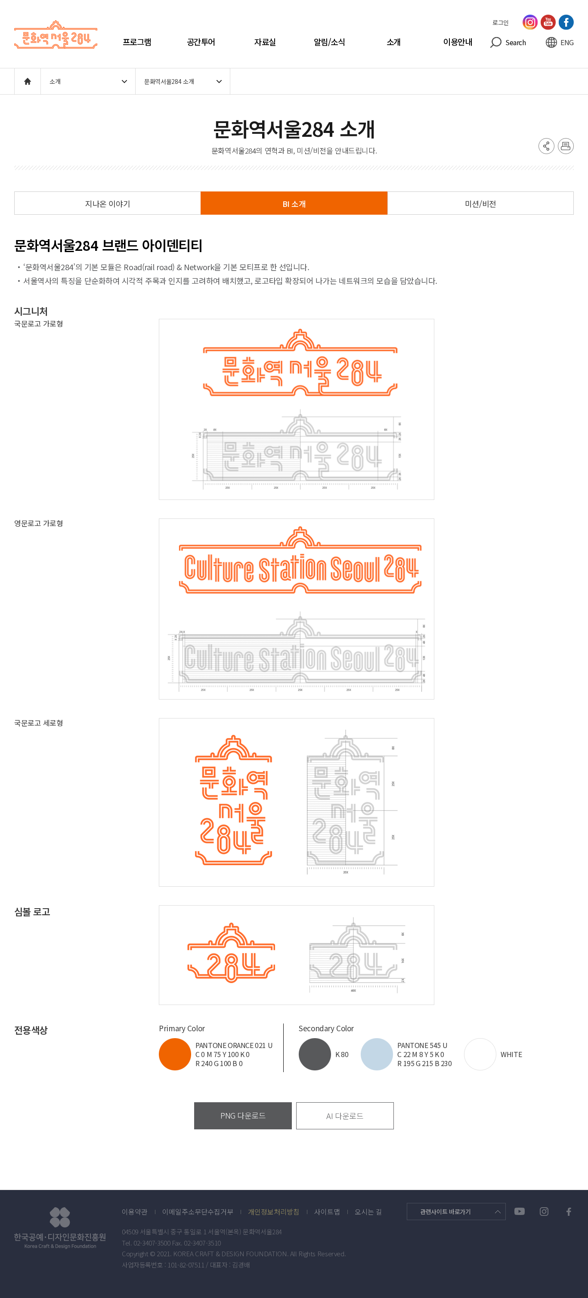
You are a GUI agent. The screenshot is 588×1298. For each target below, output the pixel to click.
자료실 (265, 42)
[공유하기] (546, 146)
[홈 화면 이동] (27, 81)
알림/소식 (329, 42)
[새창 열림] (68, 1228)
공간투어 (201, 42)
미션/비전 (480, 203)
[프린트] (565, 146)
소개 (394, 42)
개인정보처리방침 (274, 1211)
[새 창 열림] (530, 22)
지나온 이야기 (107, 203)
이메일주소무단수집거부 (197, 1211)
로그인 (500, 22)
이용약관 (135, 1211)
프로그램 (137, 42)
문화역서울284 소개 (169, 81)
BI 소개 (294, 203)
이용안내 (457, 42)
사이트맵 (327, 1211)
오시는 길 (368, 1211)
